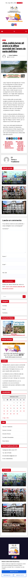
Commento (5, 228)
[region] (14, 569)
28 (10, 413)
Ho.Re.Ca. (5, 313)
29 (14, 413)
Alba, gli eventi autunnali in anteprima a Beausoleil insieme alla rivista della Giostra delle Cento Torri (19, 146)
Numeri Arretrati (6, 430)
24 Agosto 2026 (9, 512)
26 (4, 413)
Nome (4, 256)
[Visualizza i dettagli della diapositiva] (14, 76)
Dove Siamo (5, 441)
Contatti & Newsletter (8, 437)
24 (20, 411)
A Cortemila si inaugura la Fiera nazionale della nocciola (13, 525)
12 (4, 408)
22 (14, 411)
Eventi (4, 40)
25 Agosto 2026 (9, 497)
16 (17, 408)
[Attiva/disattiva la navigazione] (14, 31)
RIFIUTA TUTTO (20, 575)
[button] (26, 31)
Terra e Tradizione (13, 55)
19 (4, 411)
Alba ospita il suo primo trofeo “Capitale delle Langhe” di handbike (12, 180)
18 (23, 408)
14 (10, 408)
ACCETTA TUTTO (14, 571)
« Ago (4, 418)
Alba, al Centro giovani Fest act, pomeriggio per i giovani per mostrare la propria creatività (9, 145)
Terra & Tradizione (7, 426)
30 (17, 413)
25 (24, 411)
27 (7, 413)
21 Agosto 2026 (9, 528)
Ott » (8, 418)
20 (7, 411)
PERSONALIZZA (7, 575)
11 (23, 405)
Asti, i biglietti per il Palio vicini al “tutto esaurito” (13, 194)
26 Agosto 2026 (9, 481)
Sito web (4, 272)
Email (4, 264)
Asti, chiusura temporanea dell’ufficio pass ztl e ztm (13, 208)
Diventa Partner (6, 433)
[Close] (26, 560)
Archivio (4, 305)
